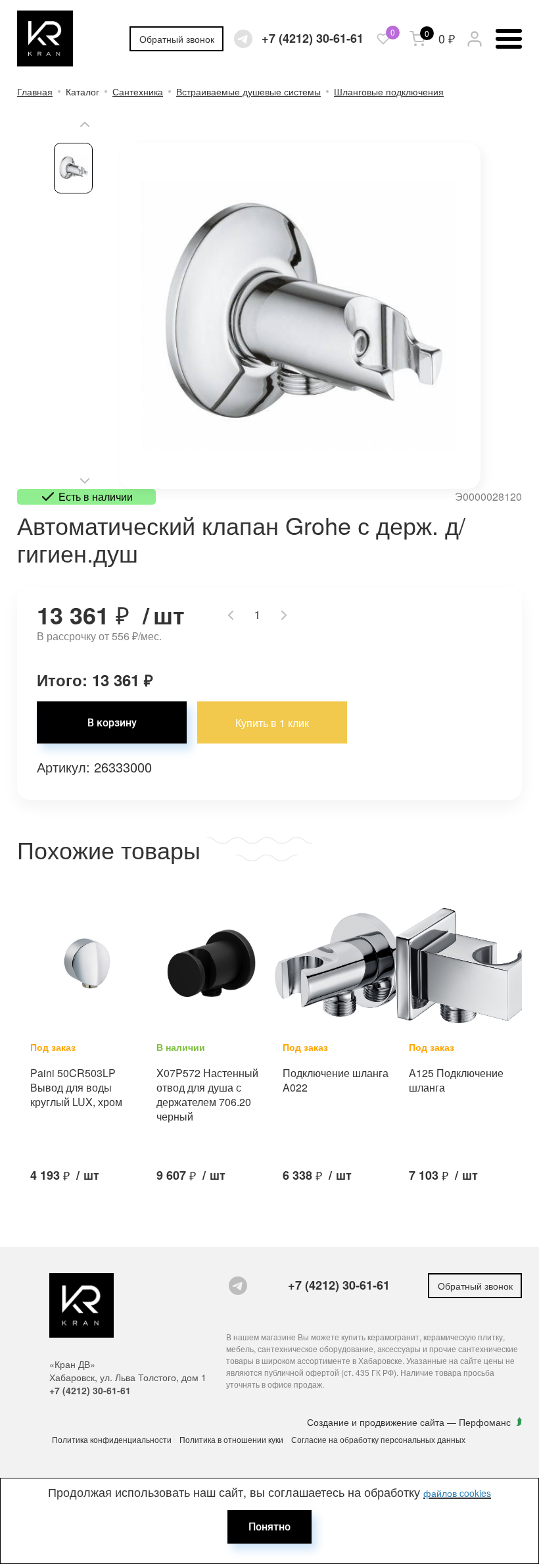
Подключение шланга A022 (335, 1080)
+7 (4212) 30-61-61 (312, 38)
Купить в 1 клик (272, 722)
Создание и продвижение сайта (377, 1421)
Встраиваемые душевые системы (248, 91)
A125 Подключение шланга (456, 1080)
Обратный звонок (176, 38)
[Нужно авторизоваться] (383, 38)
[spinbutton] (257, 615)
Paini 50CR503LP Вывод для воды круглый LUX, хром (76, 1087)
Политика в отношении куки (231, 1439)
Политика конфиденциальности (112, 1439)
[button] (85, 124)
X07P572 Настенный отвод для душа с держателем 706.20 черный (207, 1095)
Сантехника (137, 91)
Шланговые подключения (389, 91)
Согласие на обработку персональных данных (378, 1439)
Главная (35, 91)
